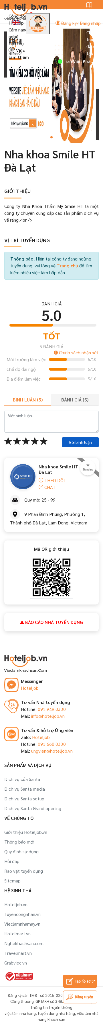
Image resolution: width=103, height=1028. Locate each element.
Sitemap (12, 881)
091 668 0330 (52, 744)
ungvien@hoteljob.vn (52, 751)
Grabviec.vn (15, 963)
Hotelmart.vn (17, 933)
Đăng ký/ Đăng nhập (80, 23)
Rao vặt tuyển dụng (23, 871)
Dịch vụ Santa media (24, 789)
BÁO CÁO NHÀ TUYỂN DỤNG (53, 622)
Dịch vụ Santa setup (24, 799)
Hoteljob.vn (15, 904)
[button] (51, 137)
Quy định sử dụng (21, 851)
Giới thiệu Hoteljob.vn (25, 832)
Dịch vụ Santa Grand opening (32, 808)
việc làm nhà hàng (20, 1013)
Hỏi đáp (11, 861)
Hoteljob (30, 688)
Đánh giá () (74, 400)
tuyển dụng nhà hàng (56, 1013)
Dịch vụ (16, 43)
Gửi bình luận (80, 442)
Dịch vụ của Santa (22, 779)
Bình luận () (28, 400)
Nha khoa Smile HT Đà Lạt (58, 469)
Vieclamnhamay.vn (22, 924)
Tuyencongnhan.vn (22, 914)
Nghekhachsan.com (23, 943)
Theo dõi (54, 480)
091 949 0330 (52, 709)
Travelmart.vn (18, 953)
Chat (49, 487)
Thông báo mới (19, 842)
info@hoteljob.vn (48, 716)
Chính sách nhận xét (78, 352)
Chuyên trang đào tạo (93, 42)
